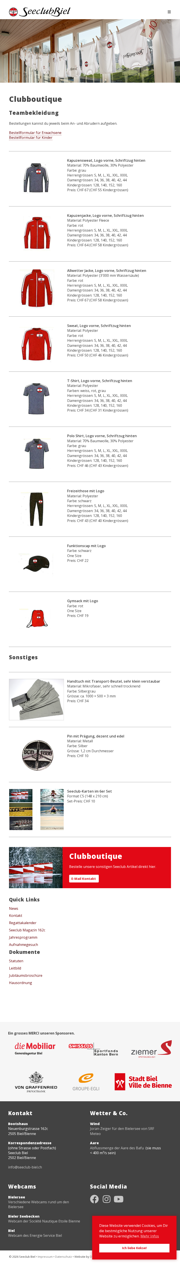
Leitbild (15, 968)
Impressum (45, 1257)
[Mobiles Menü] (169, 11)
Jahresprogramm (23, 937)
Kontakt (15, 915)
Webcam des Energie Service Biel (35, 1235)
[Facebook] (94, 1199)
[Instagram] (106, 1199)
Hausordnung (20, 982)
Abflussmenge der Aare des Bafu (117, 1148)
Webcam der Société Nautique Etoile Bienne (44, 1221)
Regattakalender (22, 922)
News (13, 908)
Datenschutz (63, 1257)
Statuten (16, 960)
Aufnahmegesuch (23, 944)
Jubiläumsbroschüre (25, 975)
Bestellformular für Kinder (30, 137)
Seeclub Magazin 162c (27, 930)
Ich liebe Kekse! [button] (134, 1248)
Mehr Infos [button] (149, 1236)
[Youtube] (118, 1199)
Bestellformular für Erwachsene (35, 132)
